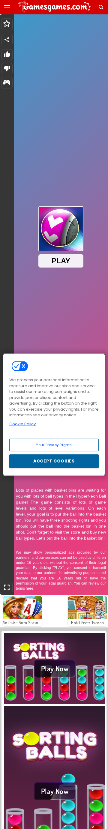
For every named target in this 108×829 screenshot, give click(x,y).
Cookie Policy (22, 423)
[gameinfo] (6, 83)
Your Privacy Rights (54, 444)
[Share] (7, 39)
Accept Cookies (54, 461)
